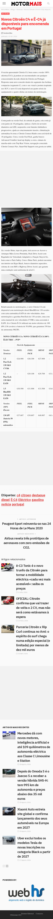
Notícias (5, 13)
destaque (38, 495)
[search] (48, 3)
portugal (18, 504)
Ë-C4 (14, 499)
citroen (26, 495)
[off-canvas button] (4, 3)
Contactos (39, 913)
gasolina (38, 499)
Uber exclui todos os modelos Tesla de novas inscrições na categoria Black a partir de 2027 (33, 847)
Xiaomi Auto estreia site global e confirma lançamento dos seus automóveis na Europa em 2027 (33, 818)
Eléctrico (24, 499)
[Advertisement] (26, 179)
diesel (5, 499)
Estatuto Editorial (27, 913)
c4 (18, 495)
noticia (6, 504)
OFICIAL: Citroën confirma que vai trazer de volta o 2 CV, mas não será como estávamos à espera (33, 607)
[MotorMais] (26, 3)
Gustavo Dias (7, 33)
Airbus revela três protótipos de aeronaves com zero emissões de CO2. (27, 542)
